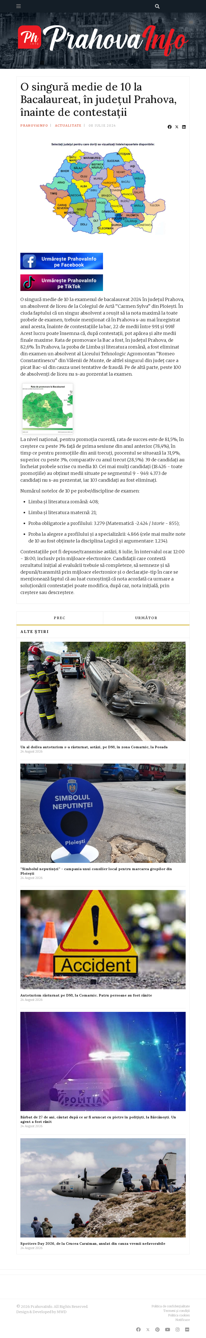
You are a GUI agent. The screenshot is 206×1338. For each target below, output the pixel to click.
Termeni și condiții (176, 1311)
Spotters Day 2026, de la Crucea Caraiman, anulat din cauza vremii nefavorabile (92, 1243)
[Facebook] (170, 127)
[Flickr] (187, 1329)
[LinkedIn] (184, 127)
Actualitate (68, 125)
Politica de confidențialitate (170, 1306)
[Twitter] (177, 127)
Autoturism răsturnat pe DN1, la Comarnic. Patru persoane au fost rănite (86, 995)
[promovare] (47, 408)
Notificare (182, 1320)
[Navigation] (18, 6)
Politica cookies (179, 1315)
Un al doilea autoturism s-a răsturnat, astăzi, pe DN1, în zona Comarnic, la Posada (94, 747)
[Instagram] (178, 1329)
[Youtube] (167, 1329)
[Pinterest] (157, 1329)
